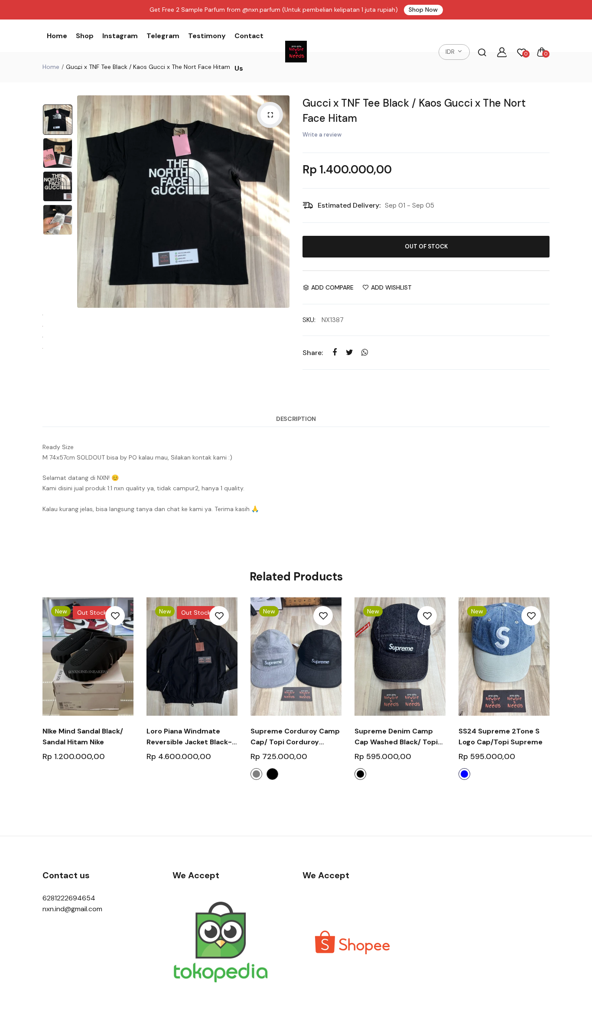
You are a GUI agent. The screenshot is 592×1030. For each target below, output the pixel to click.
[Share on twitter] (349, 352)
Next (280, 201)
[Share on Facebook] (334, 352)
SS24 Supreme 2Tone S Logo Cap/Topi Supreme (501, 736)
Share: (313, 352)
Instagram (120, 35)
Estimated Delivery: (349, 205)
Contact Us (248, 52)
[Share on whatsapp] (364, 352)
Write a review (322, 134)
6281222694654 (68, 898)
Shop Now (423, 9)
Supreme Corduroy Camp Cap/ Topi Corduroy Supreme (295, 737)
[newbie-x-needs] (296, 52)
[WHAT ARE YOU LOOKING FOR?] (482, 52)
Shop (85, 35)
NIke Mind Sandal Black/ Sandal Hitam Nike (82, 736)
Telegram (162, 35)
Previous (85, 201)
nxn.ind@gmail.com (72, 908)
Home (57, 35)
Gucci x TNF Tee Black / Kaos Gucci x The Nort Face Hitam (414, 110)
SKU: (309, 320)
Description (296, 419)
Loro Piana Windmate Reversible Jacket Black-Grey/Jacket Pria (189, 737)
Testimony (207, 35)
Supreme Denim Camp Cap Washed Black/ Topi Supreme (396, 737)
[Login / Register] (502, 52)
